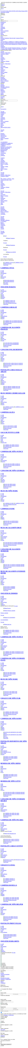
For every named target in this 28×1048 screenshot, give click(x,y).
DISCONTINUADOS (14, 11)
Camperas (18, 38)
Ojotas (2, 233)
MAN (2, 139)
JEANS (2, 45)
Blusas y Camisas (4, 164)
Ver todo (2, 111)
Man (20, 11)
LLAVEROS (3, 221)
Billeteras (3, 223)
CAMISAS (6, 43)
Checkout (3, 1035)
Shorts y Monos (22, 49)
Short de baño (12, 38)
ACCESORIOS (4, 41)
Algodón (10, 47)
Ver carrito (3, 1029)
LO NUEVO (4, 11)
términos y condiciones (9, 1015)
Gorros (2, 226)
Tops (2, 203)
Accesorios (3, 12)
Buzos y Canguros (4, 121)
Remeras (2, 38)
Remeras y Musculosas (5, 175)
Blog (8, 11)
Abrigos (17, 49)
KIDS (26, 11)
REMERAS (3, 112)
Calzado (7, 12)
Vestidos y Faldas (11, 49)
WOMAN (3, 155)
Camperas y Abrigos (5, 187)
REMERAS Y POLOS (6, 144)
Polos (2, 120)
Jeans (6, 49)
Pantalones (7, 38)
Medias (2, 227)
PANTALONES (7, 44)
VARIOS (3, 47)
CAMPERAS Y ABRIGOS (14, 41)
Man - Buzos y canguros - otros (7, 178)
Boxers (2, 222)
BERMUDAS (14, 44)
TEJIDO (20, 44)
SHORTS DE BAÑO (5, 148)
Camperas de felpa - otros (6, 179)
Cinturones (3, 225)
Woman (23, 11)
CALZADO (24, 44)
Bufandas (3, 219)
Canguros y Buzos (4, 176)
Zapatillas (3, 232)
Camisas (2, 114)
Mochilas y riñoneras (5, 220)
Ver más (5, 242)
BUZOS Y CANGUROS (15, 43)
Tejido (6, 47)
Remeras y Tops (20, 47)
